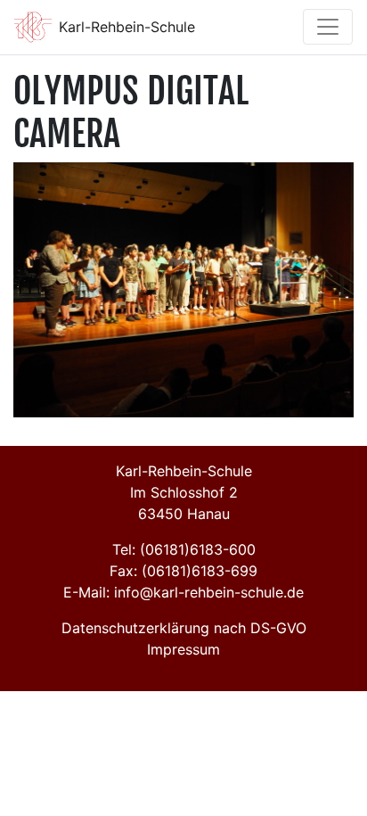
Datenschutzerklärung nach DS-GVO (183, 628)
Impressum (183, 649)
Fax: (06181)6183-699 (183, 571)
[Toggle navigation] (328, 27)
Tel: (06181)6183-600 (184, 549)
